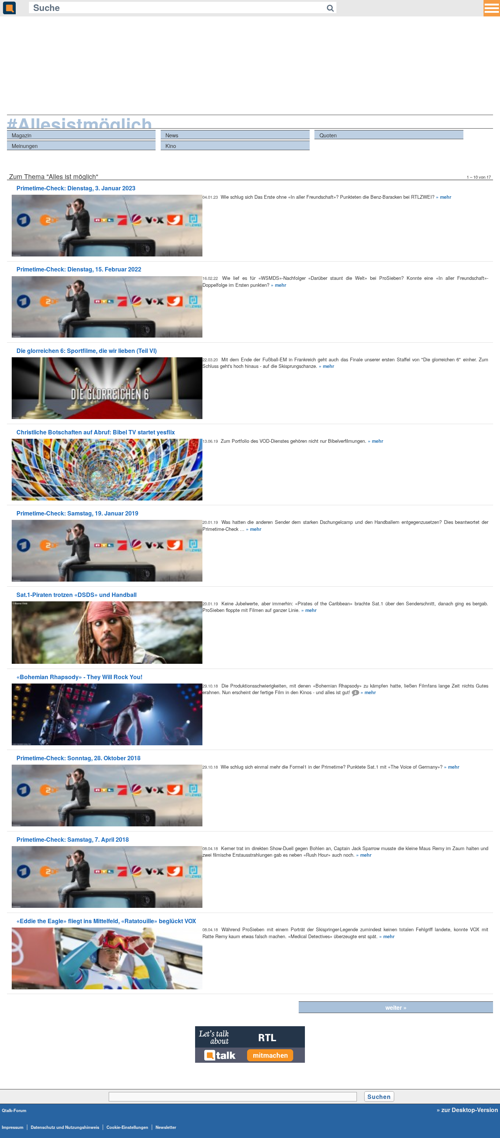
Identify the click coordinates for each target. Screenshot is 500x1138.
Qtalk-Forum (14, 1110)
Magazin (21, 135)
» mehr (443, 197)
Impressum (12, 1127)
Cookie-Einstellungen (127, 1127)
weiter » (396, 1007)
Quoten (328, 135)
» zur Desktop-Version (467, 1110)
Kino (170, 145)
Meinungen (25, 145)
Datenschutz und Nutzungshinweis (65, 1127)
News (171, 135)
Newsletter (166, 1127)
